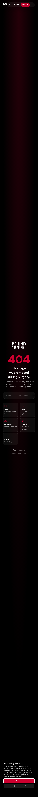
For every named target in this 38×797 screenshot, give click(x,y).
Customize (19, 791)
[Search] (10, 5)
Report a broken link (19, 454)
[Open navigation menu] (32, 5)
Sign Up (25, 5)
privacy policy (8, 774)
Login (16, 5)
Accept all (19, 781)
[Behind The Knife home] (5, 4)
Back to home (18, 450)
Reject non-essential (19, 786)
